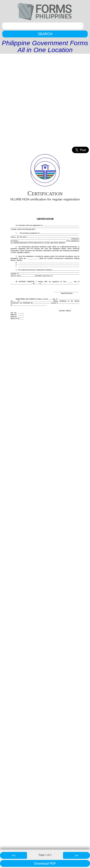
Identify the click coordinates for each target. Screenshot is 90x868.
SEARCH (45, 34)
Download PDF (45, 863)
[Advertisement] (45, 101)
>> (76, 855)
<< (13, 855)
